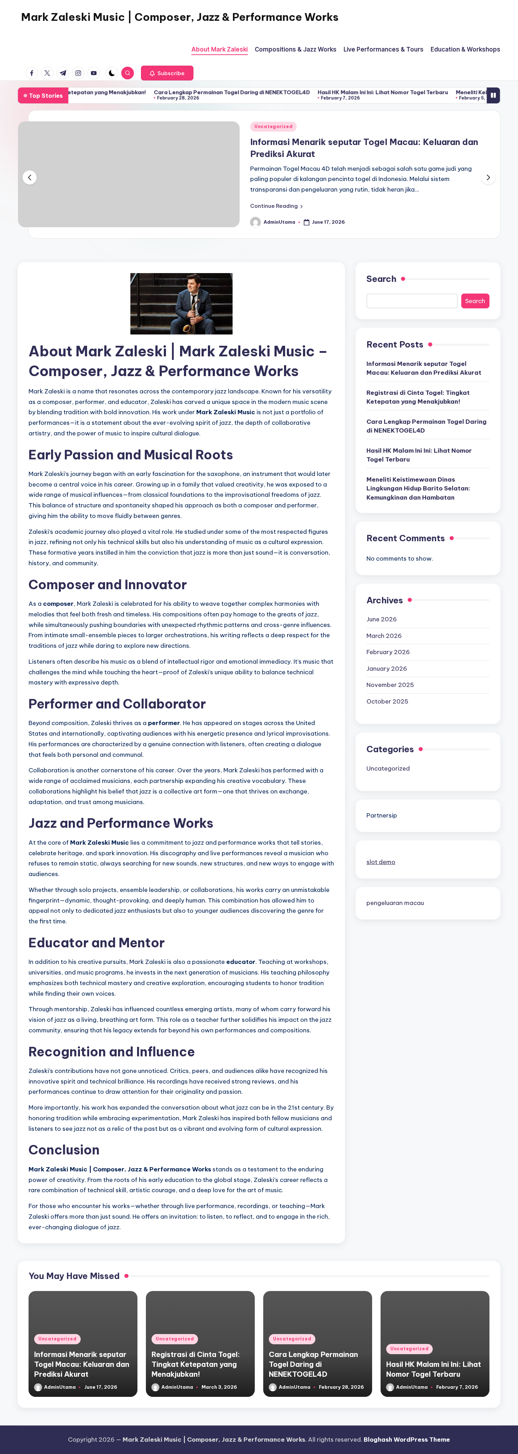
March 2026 (384, 636)
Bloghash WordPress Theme (407, 1439)
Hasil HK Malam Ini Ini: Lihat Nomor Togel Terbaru (347, 92)
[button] (167, 73)
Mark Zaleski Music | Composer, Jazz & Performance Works (180, 17)
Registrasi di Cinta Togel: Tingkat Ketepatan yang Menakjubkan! (418, 397)
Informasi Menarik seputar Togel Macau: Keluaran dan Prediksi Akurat (423, 368)
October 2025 (387, 701)
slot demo (380, 862)
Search (381, 278)
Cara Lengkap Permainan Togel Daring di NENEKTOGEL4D (196, 92)
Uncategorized (273, 126)
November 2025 (390, 685)
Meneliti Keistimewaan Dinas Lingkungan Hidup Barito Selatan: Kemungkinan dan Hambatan (418, 488)
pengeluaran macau (395, 903)
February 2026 (388, 652)
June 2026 (381, 619)
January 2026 (386, 668)
